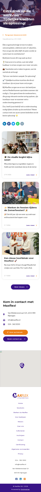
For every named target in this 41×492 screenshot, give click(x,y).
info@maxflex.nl (20, 464)
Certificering (20, 444)
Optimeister (25, 489)
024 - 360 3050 (20, 460)
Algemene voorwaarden (20, 449)
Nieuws (20, 421)
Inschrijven (20, 435)
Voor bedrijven (20, 417)
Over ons (20, 426)
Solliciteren (20, 431)
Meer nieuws (21, 287)
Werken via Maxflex (20, 412)
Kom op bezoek (14, 332)
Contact (20, 440)
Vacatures (20, 408)
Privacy (20, 454)
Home (20, 403)
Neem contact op (16, 339)
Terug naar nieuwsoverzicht (14, 35)
